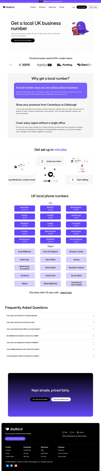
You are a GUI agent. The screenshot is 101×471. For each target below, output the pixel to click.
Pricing (7, 453)
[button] (93, 7)
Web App (26, 456)
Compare (8, 450)
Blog (42, 450)
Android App (27, 450)
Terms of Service (63, 453)
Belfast (50, 207)
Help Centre (44, 453)
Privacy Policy (62, 456)
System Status (10, 456)
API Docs (43, 456)
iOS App (26, 453)
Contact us (61, 450)
